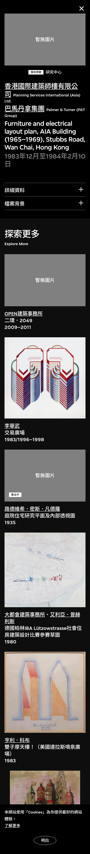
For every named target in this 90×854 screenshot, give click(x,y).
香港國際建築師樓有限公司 (41, 90)
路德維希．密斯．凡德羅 (32, 509)
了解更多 (12, 826)
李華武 (12, 426)
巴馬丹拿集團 (24, 109)
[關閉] (81, 8)
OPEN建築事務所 (23, 314)
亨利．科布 (17, 740)
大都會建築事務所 (24, 615)
